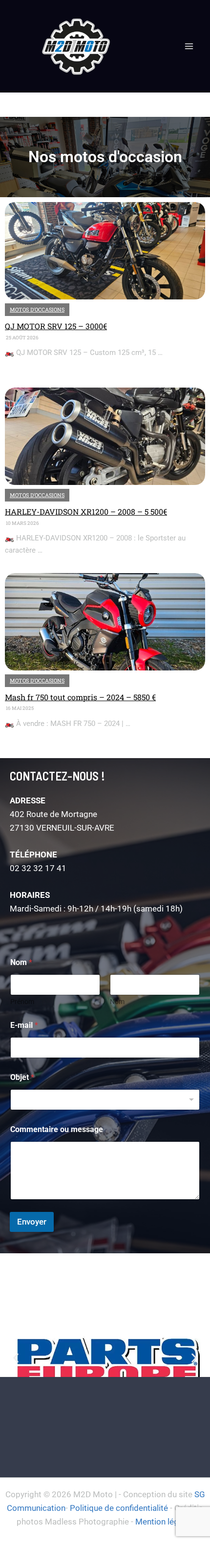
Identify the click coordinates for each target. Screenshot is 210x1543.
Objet (22, 1077)
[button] (16, 1358)
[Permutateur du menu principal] (189, 46)
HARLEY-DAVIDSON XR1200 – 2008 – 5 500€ (86, 511)
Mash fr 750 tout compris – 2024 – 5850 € (80, 697)
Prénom (22, 1001)
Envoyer (31, 1222)
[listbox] (105, 1099)
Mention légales (164, 1521)
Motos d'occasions (37, 309)
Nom (117, 1001)
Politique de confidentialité (119, 1508)
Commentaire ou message (56, 1129)
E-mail (24, 1025)
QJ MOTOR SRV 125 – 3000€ (56, 326)
